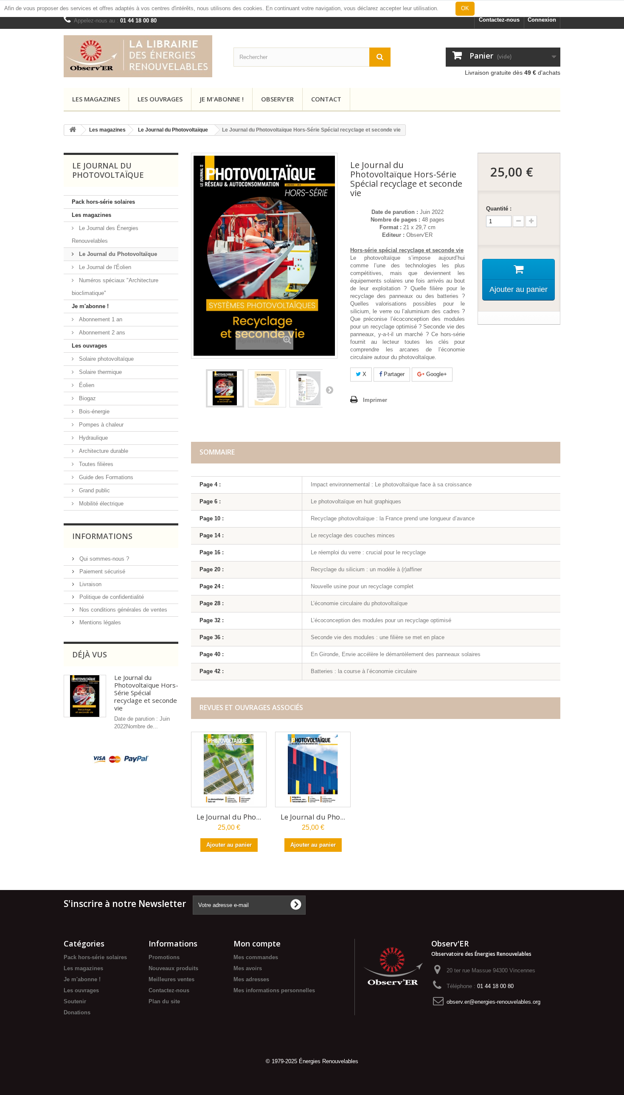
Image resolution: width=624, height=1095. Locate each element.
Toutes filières (95, 464)
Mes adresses (251, 979)
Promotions (164, 957)
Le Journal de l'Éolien (104, 267)
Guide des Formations (105, 477)
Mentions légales (99, 622)
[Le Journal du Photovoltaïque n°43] (313, 769)
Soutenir (75, 1001)
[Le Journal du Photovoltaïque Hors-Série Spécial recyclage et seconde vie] (225, 388)
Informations (102, 536)
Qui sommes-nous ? (103, 559)
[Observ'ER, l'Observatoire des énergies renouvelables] (393, 964)
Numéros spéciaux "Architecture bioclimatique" (115, 286)
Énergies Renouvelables (328, 1061)
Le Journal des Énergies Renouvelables (105, 234)
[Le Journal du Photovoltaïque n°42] (229, 769)
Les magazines (96, 99)
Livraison (89, 584)
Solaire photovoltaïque (105, 359)
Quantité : (499, 208)
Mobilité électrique (100, 503)
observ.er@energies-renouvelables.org (493, 1002)
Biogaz (86, 398)
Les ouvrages (160, 99)
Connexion (542, 20)
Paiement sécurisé (101, 571)
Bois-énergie (93, 411)
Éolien (85, 385)
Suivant (329, 389)
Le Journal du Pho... (229, 817)
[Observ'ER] (142, 56)
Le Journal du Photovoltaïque (173, 130)
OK (465, 8)
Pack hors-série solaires (103, 202)
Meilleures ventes (171, 979)
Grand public (93, 490)
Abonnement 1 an (99, 319)
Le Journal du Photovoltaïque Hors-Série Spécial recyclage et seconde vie (146, 692)
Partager (393, 374)
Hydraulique (92, 438)
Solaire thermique (99, 372)
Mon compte (257, 943)
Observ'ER (277, 99)
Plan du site (164, 1001)
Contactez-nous (499, 20)
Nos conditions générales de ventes (122, 609)
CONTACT (326, 99)
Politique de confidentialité (111, 597)
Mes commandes (255, 957)
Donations (77, 1012)
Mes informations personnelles (274, 990)
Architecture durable (102, 451)
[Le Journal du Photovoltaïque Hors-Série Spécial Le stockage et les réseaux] (267, 388)
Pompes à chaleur (100, 424)
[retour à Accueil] (73, 130)
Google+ (435, 374)
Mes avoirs (247, 968)
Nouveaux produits (173, 968)
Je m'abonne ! (222, 99)
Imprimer (375, 400)
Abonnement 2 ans (101, 332)
